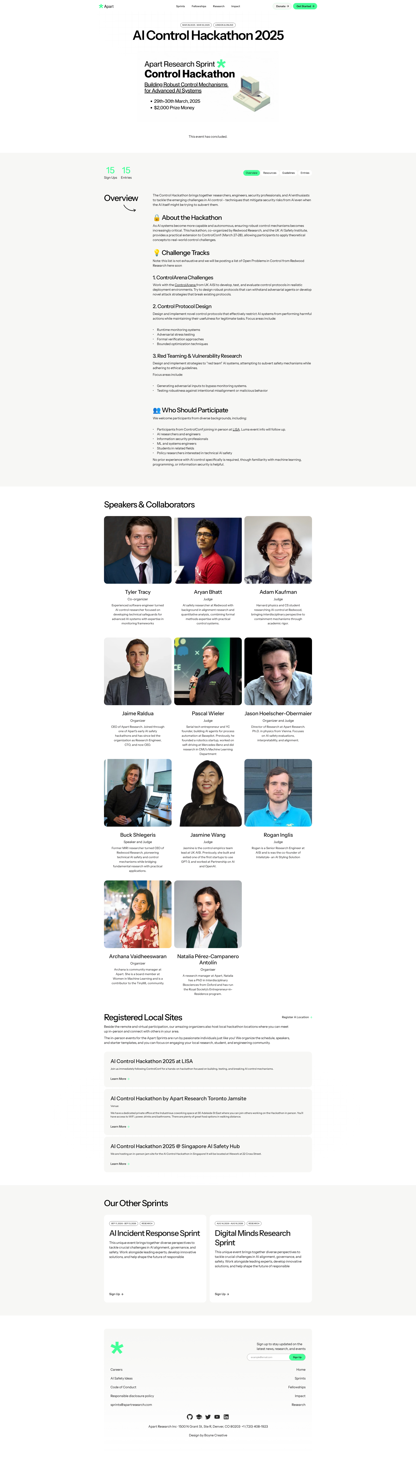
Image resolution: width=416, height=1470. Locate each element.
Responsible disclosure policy (132, 1396)
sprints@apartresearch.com (131, 1405)
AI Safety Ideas (121, 1378)
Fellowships (297, 1387)
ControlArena (185, 285)
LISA (236, 429)
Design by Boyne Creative (208, 1435)
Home (301, 1369)
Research (299, 1405)
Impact (300, 1396)
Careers (116, 1369)
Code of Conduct (123, 1387)
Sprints (300, 1378)
